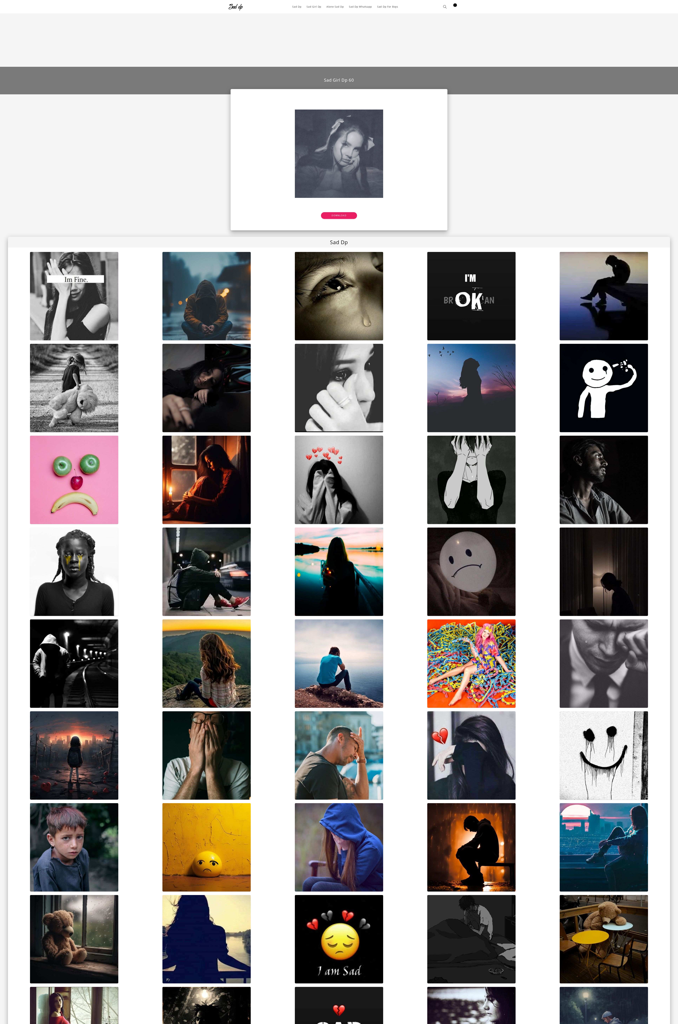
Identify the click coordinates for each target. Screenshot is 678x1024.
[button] (445, 7)
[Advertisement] (339, 40)
